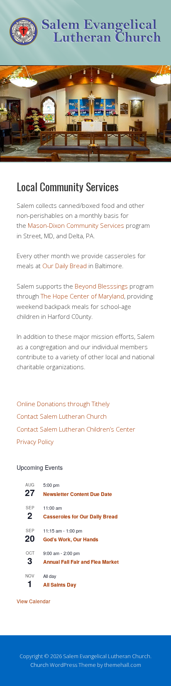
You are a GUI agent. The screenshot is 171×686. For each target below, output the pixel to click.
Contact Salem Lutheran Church (62, 416)
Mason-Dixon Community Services (76, 225)
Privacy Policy (35, 441)
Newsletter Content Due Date (77, 494)
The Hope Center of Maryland (82, 296)
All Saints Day (59, 584)
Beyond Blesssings (101, 286)
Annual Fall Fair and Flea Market (81, 561)
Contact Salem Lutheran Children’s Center (76, 429)
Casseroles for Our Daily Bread (80, 516)
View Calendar (33, 601)
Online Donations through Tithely (63, 404)
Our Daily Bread (64, 266)
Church (39, 665)
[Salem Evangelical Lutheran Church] (85, 39)
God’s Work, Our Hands (70, 539)
